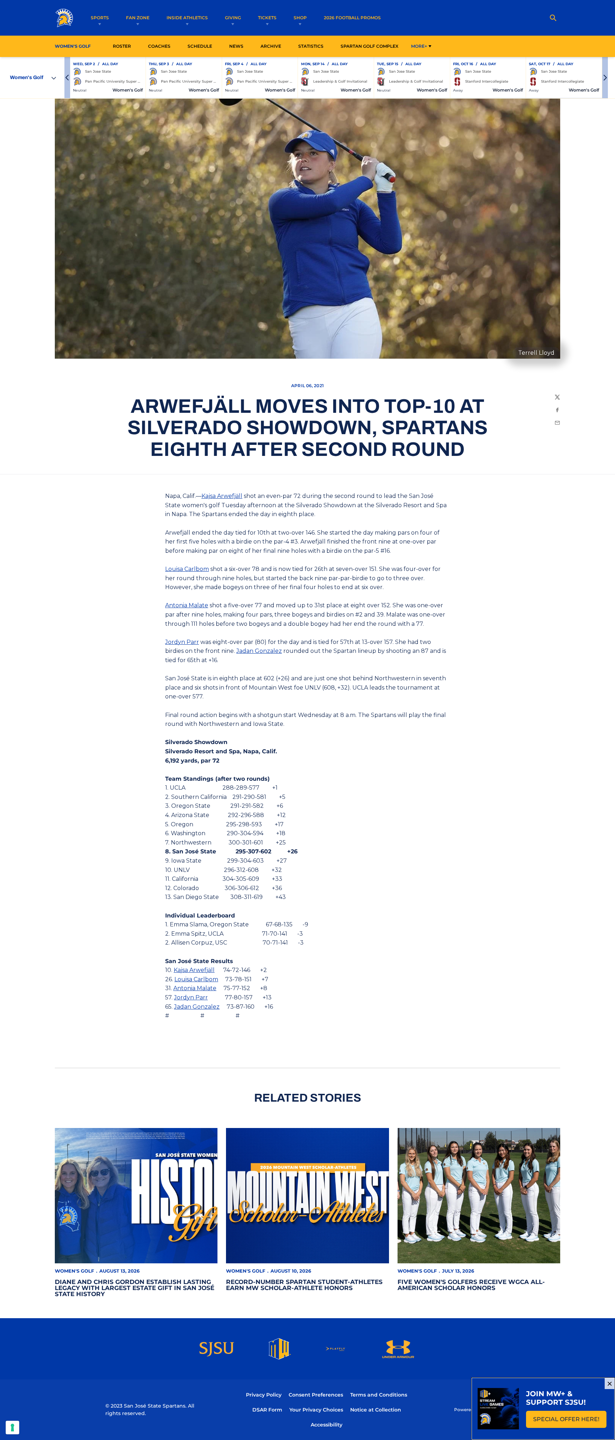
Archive (271, 46)
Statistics (313, 46)
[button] (67, 77)
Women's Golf (74, 1271)
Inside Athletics (187, 17)
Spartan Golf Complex (371, 46)
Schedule (200, 46)
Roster (122, 46)
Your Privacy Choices (316, 1410)
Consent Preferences (316, 1395)
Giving (233, 17)
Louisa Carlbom (187, 569)
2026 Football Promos (352, 17)
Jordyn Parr (182, 642)
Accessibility (326, 1424)
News (236, 46)
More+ (419, 46)
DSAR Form (267, 1410)
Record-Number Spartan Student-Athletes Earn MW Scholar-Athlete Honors (304, 1284)
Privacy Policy (264, 1395)
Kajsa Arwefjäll (221, 496)
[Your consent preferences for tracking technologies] (12, 1427)
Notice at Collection (375, 1410)
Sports (100, 17)
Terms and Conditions (378, 1395)
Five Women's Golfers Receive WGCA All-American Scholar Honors (471, 1284)
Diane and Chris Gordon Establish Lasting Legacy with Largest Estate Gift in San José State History (134, 1288)
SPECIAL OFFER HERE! (569, 1421)
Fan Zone (137, 17)
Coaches (159, 46)
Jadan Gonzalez (259, 651)
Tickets (267, 17)
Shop (300, 17)
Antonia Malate (186, 605)
